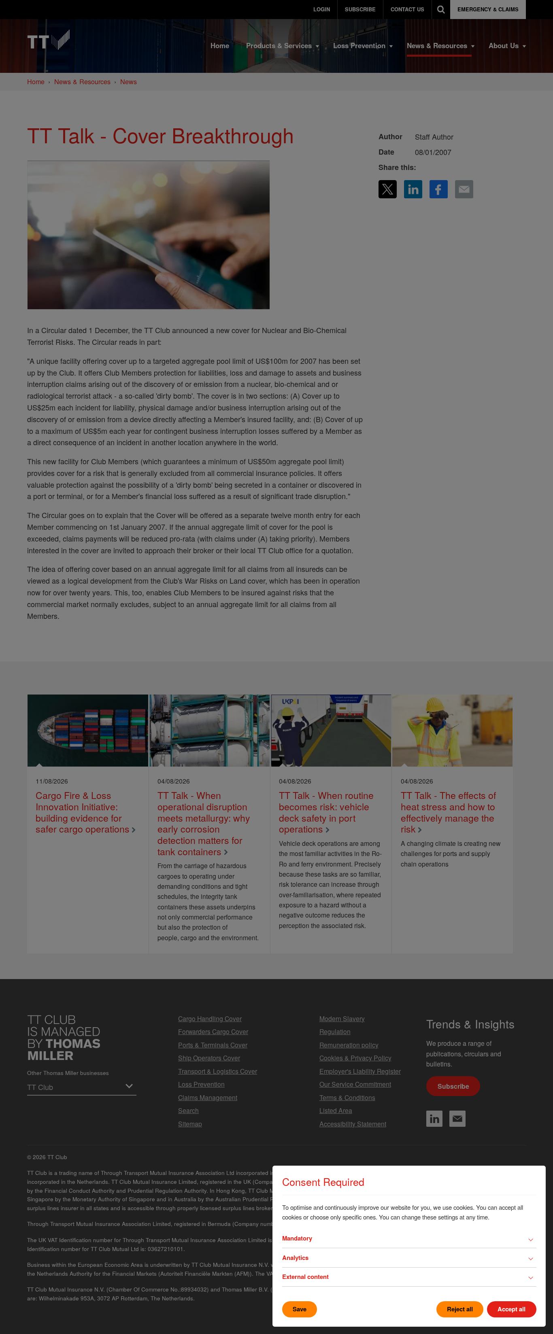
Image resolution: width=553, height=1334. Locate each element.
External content (305, 1276)
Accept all (511, 1308)
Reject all (460, 1308)
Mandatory (297, 1238)
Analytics (295, 1257)
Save (299, 1308)
